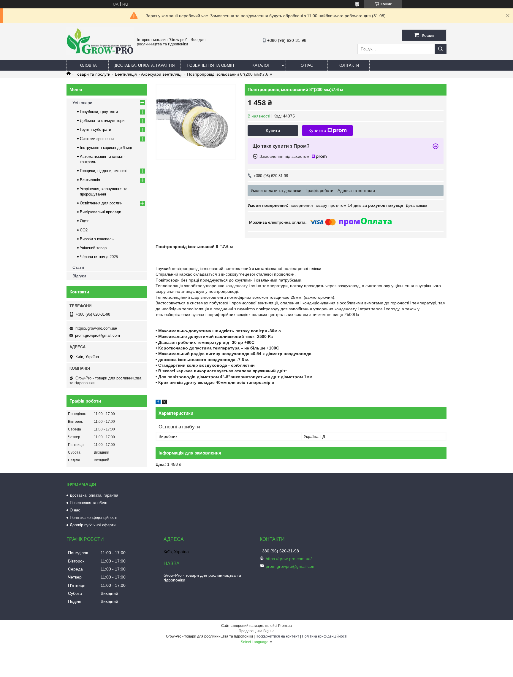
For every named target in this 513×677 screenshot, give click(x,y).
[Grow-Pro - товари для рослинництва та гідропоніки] (100, 54)
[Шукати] (440, 49)
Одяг (84, 221)
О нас (307, 65)
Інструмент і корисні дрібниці (106, 147)
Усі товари (82, 102)
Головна (87, 65)
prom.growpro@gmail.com (97, 335)
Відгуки (79, 276)
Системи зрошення (97, 138)
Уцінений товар (93, 248)
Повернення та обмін (210, 65)
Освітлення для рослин (101, 203)
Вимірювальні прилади (100, 212)
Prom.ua (285, 626)
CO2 (84, 230)
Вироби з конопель (97, 239)
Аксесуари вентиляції (162, 74)
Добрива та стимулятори (102, 120)
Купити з (317, 130)
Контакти (348, 65)
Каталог (261, 65)
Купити (273, 130)
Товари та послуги (92, 74)
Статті (78, 267)
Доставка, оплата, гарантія (145, 65)
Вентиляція (126, 74)
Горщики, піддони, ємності (103, 171)
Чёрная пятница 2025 (99, 257)
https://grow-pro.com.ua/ (96, 328)
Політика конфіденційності (93, 517)
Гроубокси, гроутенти (99, 111)
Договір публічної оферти (92, 525)
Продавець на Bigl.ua (257, 631)
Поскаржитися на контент (277, 636)
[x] (164, 403)
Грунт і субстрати (95, 129)
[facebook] (158, 403)
